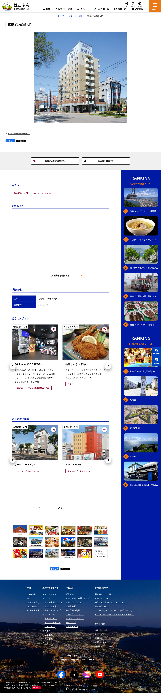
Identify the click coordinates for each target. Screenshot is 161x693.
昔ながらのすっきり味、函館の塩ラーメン (144, 239)
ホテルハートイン (25, 464)
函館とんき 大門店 (75, 364)
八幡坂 (133, 399)
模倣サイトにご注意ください (80, 655)
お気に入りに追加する (55, 161)
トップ (61, 16)
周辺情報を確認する (60, 275)
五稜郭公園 (135, 428)
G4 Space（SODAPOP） (29, 364)
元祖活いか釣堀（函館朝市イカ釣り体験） (144, 371)
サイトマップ (88, 659)
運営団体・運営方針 (70, 659)
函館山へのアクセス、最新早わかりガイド (144, 211)
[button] (13, 366)
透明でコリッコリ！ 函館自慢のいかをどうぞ (144, 324)
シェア (11, 141)
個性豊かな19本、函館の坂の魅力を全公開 (144, 268)
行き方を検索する (106, 161)
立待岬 (133, 456)
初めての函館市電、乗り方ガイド (144, 296)
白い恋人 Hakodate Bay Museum (144, 484)
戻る (60, 507)
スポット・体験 (75, 16)
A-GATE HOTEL (74, 464)
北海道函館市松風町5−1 (19, 133)
